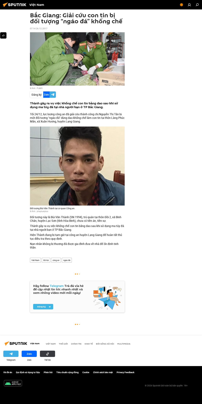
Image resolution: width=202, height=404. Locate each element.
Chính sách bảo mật (103, 372)
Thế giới (63, 343)
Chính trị (76, 343)
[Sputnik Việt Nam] (15, 7)
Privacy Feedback (125, 372)
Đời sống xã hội (105, 343)
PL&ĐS (39, 88)
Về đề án (7, 372)
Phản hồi (48, 372)
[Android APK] (13, 383)
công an (56, 260)
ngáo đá (66, 260)
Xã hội (46, 260)
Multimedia (123, 343)
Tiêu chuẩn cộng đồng (67, 372)
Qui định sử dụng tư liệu (28, 372)
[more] (3, 35)
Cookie (85, 372)
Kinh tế (89, 343)
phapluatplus (42, 211)
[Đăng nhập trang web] (189, 5)
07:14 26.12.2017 (38, 28)
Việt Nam (35, 260)
